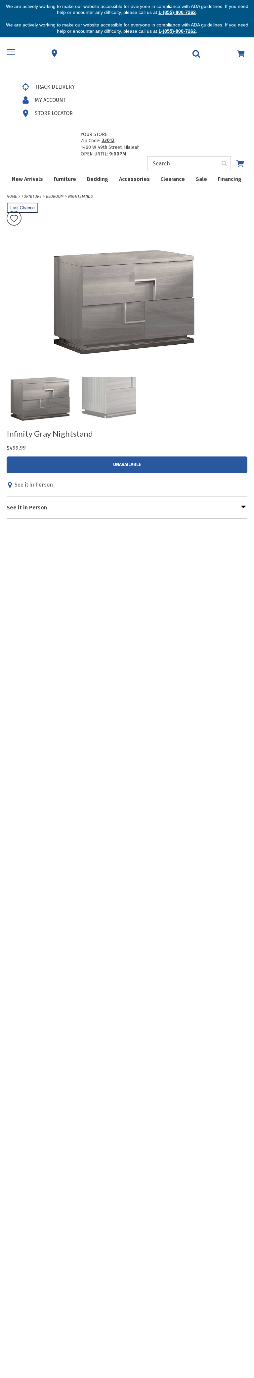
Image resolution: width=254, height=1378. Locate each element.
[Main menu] (12, 53)
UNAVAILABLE (127, 464)
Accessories (134, 179)
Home (12, 196)
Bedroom (55, 196)
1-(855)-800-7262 (177, 12)
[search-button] (224, 163)
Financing (229, 179)
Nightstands (80, 196)
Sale (201, 179)
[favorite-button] (14, 219)
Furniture (65, 179)
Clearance (172, 179)
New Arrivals (27, 179)
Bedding (97, 179)
